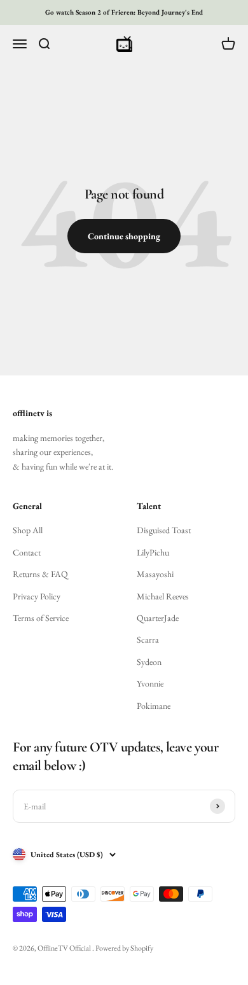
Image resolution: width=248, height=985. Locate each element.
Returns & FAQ (40, 574)
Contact (27, 552)
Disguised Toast (164, 530)
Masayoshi (155, 574)
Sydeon (149, 661)
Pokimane (153, 705)
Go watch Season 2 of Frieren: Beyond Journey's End (124, 12)
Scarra (148, 639)
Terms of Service (41, 618)
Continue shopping (124, 236)
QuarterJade (158, 618)
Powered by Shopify (124, 948)
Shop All (28, 530)
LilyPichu (153, 552)
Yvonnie (150, 683)
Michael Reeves (163, 596)
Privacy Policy (36, 596)
